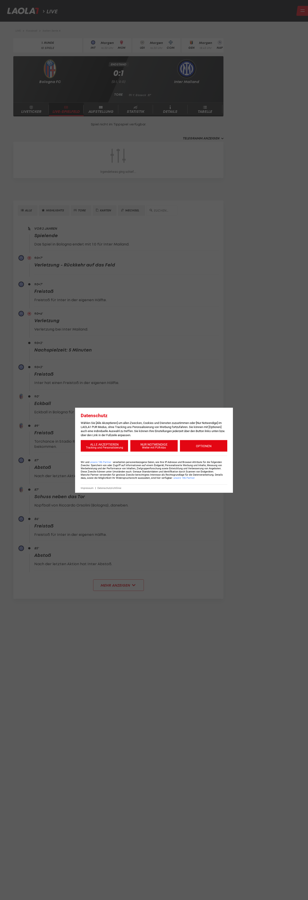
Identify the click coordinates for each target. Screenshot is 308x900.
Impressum (87, 488)
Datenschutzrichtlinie (109, 488)
